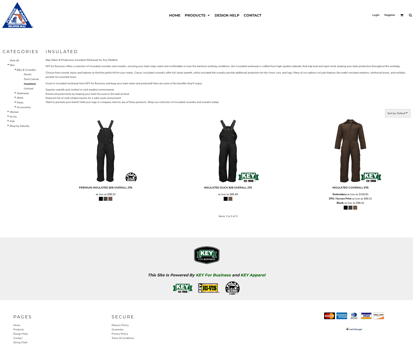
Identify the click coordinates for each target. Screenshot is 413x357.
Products (18, 329)
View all (14, 60)
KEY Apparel (252, 275)
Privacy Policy (120, 334)
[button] (198, 15)
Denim (27, 74)
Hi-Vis (13, 116)
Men (12, 65)
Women (14, 112)
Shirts (20, 98)
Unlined (28, 88)
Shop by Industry (19, 126)
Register (389, 15)
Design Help (20, 334)
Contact (17, 338)
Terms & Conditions (123, 338)
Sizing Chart (20, 342)
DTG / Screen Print (340, 198)
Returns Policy (120, 325)
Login (375, 15)
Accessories (24, 107)
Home (16, 325)
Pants (20, 102)
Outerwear (23, 93)
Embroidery (340, 194)
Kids (12, 121)
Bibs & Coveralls (26, 70)
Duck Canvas (31, 79)
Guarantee (117, 329)
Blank (340, 203)
